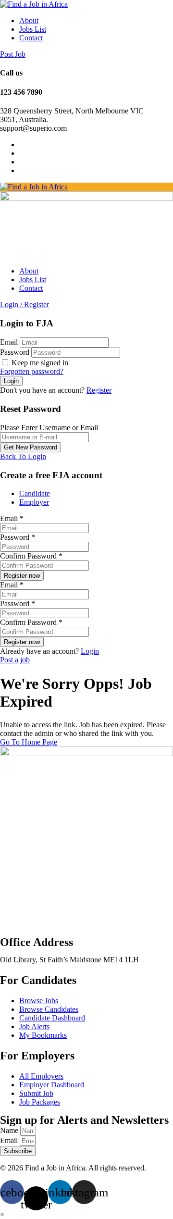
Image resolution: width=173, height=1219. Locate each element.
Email (9, 342)
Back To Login (23, 456)
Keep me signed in (39, 363)
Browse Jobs (38, 1000)
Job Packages (39, 1102)
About (28, 20)
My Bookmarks (43, 1035)
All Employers (41, 1076)
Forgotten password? (31, 371)
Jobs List (32, 29)
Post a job (15, 660)
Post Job (12, 54)
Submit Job (36, 1093)
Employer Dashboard (51, 1085)
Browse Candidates (48, 1009)
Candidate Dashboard (52, 1018)
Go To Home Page (28, 742)
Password (14, 352)
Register (98, 390)
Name (10, 1130)
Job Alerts (34, 1026)
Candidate (34, 493)
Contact (31, 38)
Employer (34, 502)
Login (90, 651)
